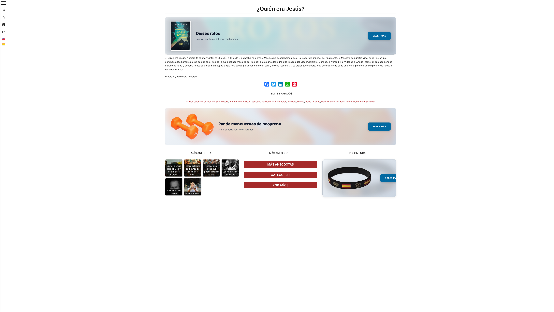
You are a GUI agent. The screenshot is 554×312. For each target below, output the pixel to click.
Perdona (340, 101)
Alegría (233, 101)
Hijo (274, 101)
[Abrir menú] (3, 3)
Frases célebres (194, 101)
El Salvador (254, 101)
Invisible (292, 101)
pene (317, 101)
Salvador (370, 101)
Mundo (300, 101)
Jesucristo (209, 101)
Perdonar (350, 101)
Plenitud (360, 101)
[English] (3, 39)
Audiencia (243, 101)
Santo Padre (222, 101)
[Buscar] (3, 17)
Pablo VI (309, 101)
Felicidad (266, 101)
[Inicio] (3, 10)
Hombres (281, 101)
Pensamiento (328, 101)
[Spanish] (3, 44)
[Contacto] (3, 32)
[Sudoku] (3, 24)
